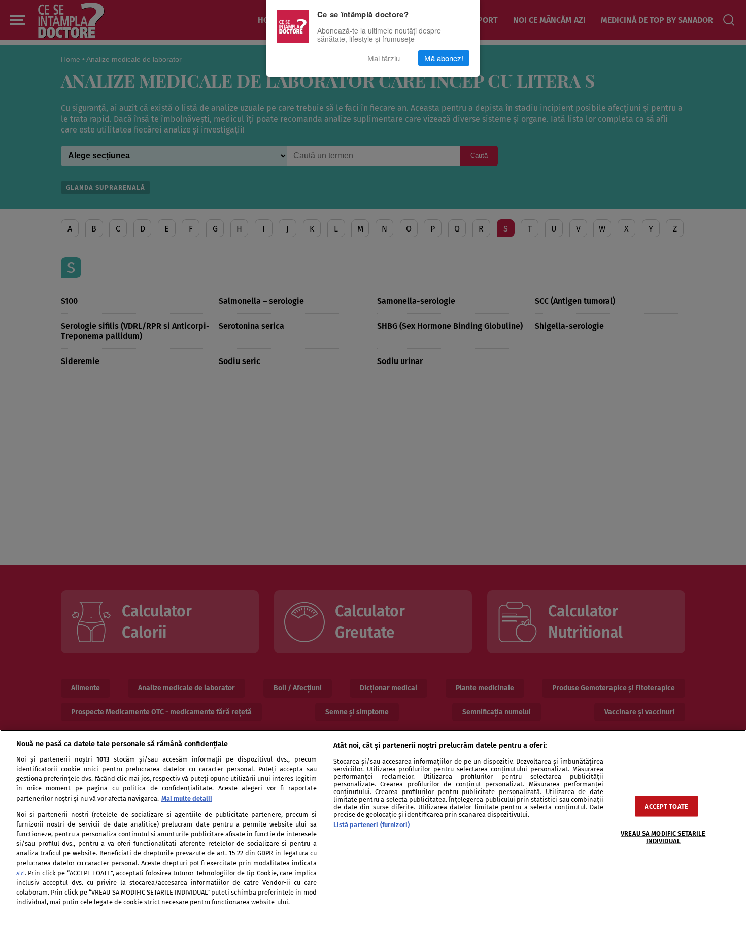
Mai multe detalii (186, 798)
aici (20, 873)
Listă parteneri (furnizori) (371, 825)
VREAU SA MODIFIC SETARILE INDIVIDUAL (663, 836)
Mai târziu (383, 58)
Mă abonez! (443, 58)
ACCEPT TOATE (666, 806)
